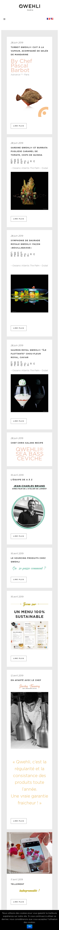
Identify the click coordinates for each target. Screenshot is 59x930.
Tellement (17, 884)
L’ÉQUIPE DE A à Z (22, 480)
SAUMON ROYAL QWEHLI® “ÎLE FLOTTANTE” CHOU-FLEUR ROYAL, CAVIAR (28, 353)
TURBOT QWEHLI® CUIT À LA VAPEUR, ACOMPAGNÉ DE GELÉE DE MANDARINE (29, 51)
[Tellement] (29, 853)
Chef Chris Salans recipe (27, 443)
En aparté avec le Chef (26, 680)
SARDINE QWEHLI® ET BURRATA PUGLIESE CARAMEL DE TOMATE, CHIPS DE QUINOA (29, 151)
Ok (29, 926)
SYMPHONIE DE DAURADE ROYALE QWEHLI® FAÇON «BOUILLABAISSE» (25, 244)
